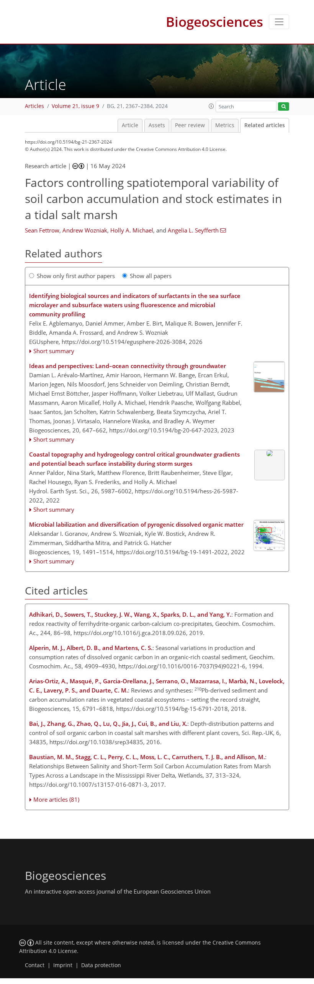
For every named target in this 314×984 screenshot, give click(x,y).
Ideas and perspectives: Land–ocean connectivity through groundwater (127, 366)
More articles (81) (56, 799)
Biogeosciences (214, 22)
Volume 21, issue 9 (75, 106)
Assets (157, 125)
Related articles (264, 125)
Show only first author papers (76, 276)
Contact (34, 965)
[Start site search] (283, 106)
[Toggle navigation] (279, 22)
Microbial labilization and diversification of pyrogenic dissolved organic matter (136, 524)
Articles (34, 106)
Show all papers (151, 276)
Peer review (190, 125)
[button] (211, 106)
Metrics (224, 125)
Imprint (62, 965)
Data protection (101, 965)
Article (130, 125)
